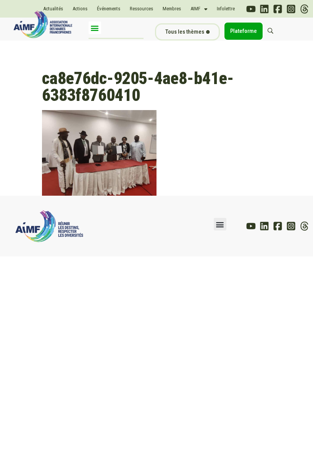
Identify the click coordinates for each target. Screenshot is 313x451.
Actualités (53, 8)
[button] (95, 27)
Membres (172, 8)
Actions (80, 8)
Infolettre (226, 8)
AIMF (195, 8)
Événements (108, 8)
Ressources (141, 8)
